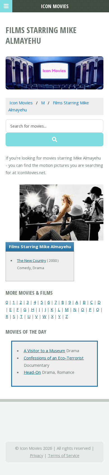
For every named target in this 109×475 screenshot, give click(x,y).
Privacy (36, 455)
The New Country (31, 260)
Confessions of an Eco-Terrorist (54, 358)
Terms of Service (63, 455)
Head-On (32, 372)
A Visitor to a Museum (44, 350)
